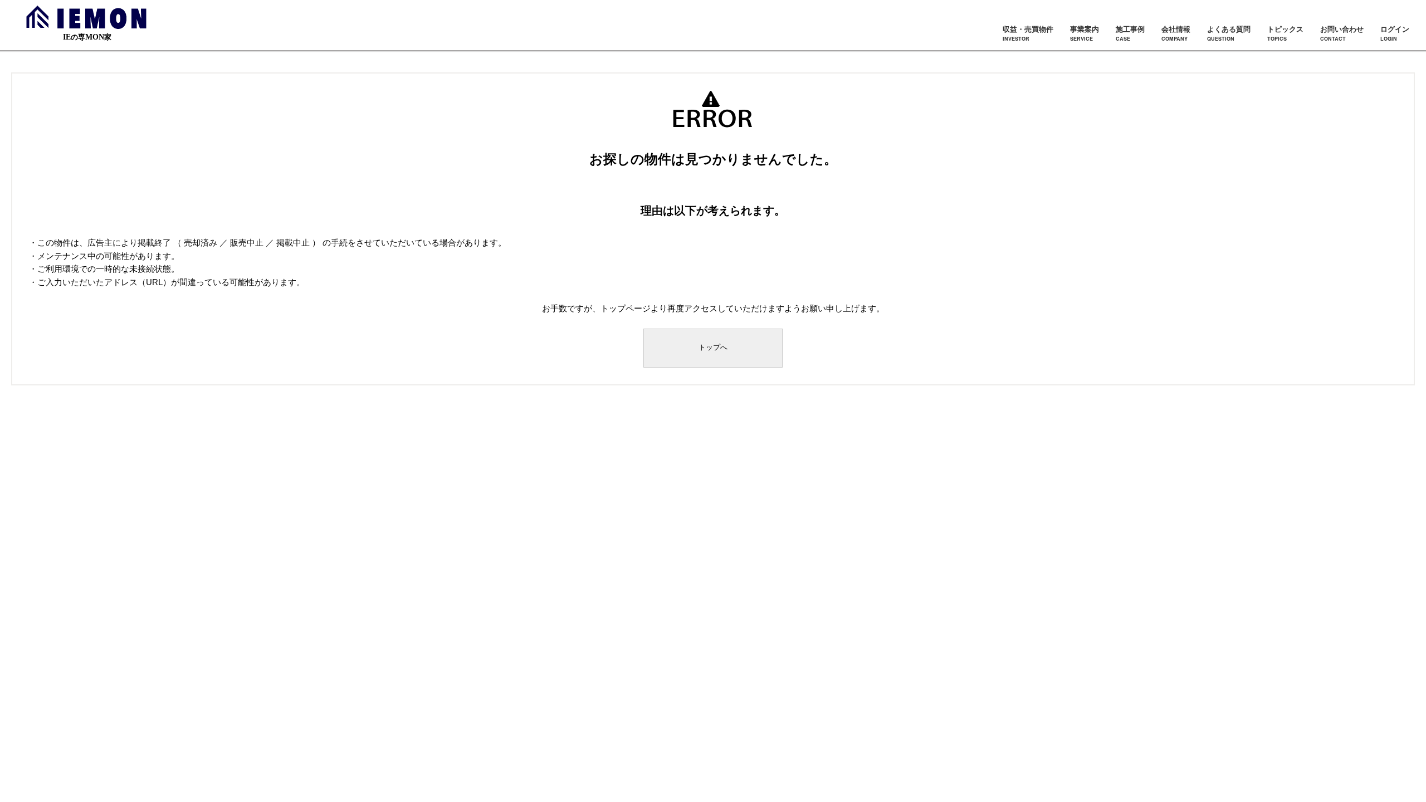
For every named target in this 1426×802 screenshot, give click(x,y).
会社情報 (1175, 32)
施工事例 (1130, 32)
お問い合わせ (1342, 32)
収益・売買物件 (1028, 32)
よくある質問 (1229, 32)
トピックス (1285, 32)
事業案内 (1084, 32)
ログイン (1394, 32)
